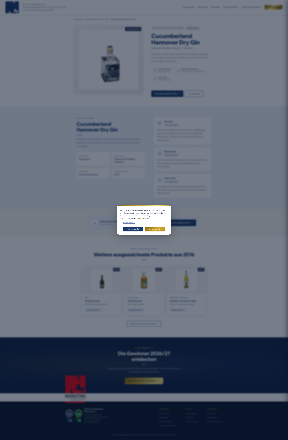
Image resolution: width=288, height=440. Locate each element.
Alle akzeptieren (154, 229)
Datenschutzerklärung (145, 218)
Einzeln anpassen (129, 223)
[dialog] (144, 220)
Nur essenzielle (133, 229)
